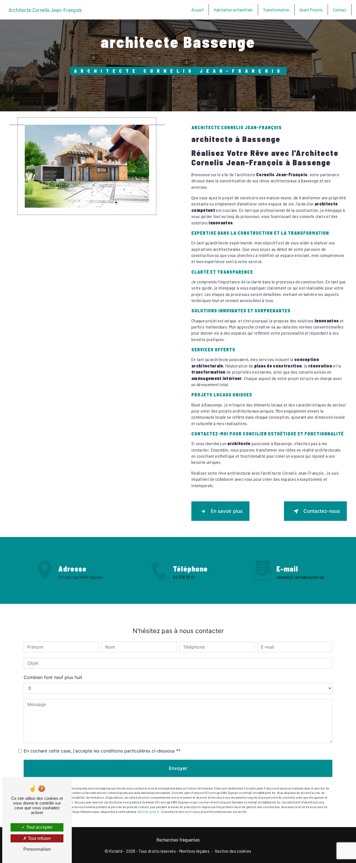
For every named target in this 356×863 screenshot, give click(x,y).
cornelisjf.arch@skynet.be (300, 577)
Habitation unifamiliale (233, 9)
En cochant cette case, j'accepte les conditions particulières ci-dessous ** (102, 751)
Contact (339, 9)
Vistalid (116, 851)
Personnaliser (37, 849)
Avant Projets (311, 9)
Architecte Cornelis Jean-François (45, 9)
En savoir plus (227, 511)
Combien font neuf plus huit (53, 677)
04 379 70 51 (184, 577)
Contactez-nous (321, 511)
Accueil (197, 9)
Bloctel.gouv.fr (149, 811)
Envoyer (178, 768)
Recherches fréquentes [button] (178, 840)
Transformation (276, 9)
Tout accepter (39, 827)
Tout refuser (39, 838)
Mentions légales (194, 851)
